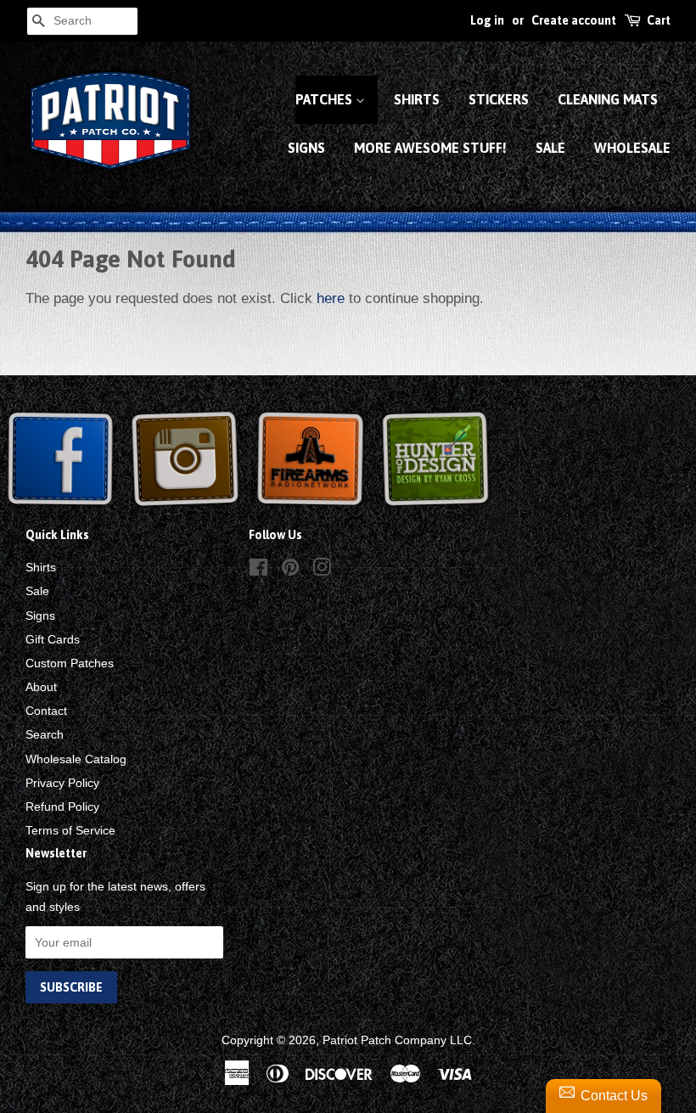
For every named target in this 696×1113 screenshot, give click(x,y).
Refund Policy (62, 806)
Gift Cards (52, 639)
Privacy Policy (62, 783)
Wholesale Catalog (75, 759)
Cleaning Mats (608, 99)
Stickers (499, 99)
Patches (325, 99)
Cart (659, 20)
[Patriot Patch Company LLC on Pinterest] (290, 570)
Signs (306, 147)
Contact (46, 710)
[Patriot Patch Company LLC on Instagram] (321, 570)
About (41, 687)
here (331, 298)
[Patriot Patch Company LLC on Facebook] (258, 570)
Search (44, 734)
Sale (550, 147)
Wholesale (632, 147)
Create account (573, 20)
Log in (487, 20)
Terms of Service (70, 830)
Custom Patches (69, 663)
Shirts (417, 99)
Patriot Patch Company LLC (397, 1040)
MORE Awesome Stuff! (430, 147)
